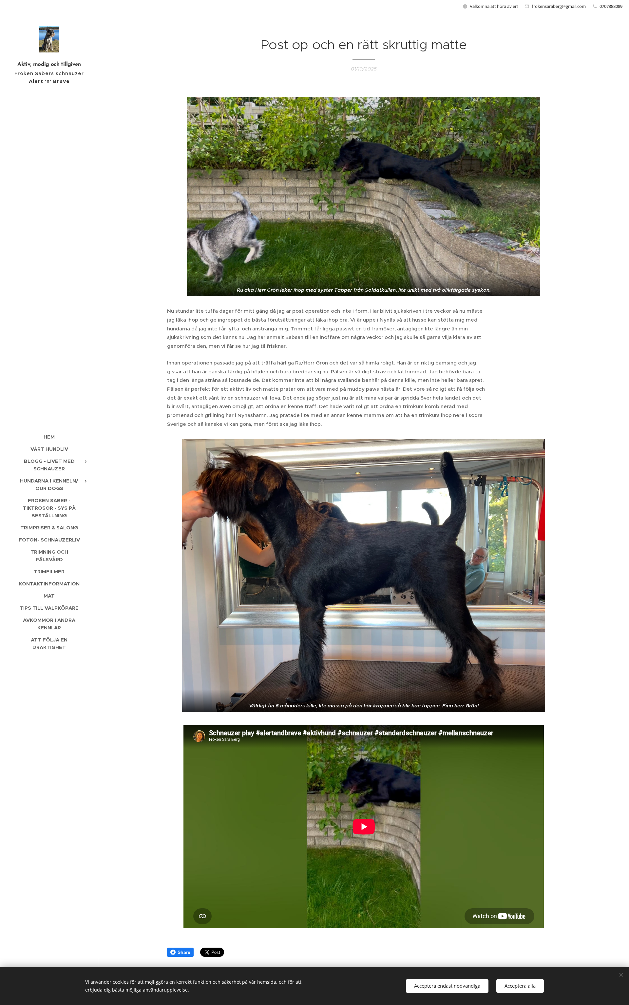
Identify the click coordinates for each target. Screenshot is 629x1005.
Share (184, 952)
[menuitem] (49, 437)
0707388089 (611, 6)
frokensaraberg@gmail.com (559, 6)
